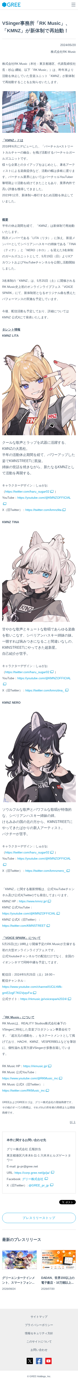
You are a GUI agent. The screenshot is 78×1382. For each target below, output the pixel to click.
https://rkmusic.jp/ (35, 1066)
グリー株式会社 (32, 1179)
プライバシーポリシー (39, 1325)
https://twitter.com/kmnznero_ (45, 870)
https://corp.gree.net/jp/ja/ (32, 1172)
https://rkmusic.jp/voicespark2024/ (43, 999)
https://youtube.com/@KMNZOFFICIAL (29, 913)
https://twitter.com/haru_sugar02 (27, 491)
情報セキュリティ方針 (39, 1333)
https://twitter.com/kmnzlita (43, 510)
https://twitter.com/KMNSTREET (24, 925)
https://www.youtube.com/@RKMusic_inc (30, 1078)
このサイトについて (39, 1341)
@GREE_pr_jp (39, 1185)
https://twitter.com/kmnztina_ (44, 690)
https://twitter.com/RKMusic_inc (23, 1090)
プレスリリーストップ (39, 1218)
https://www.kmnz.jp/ (33, 901)
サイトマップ (39, 1316)
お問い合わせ (39, 1349)
